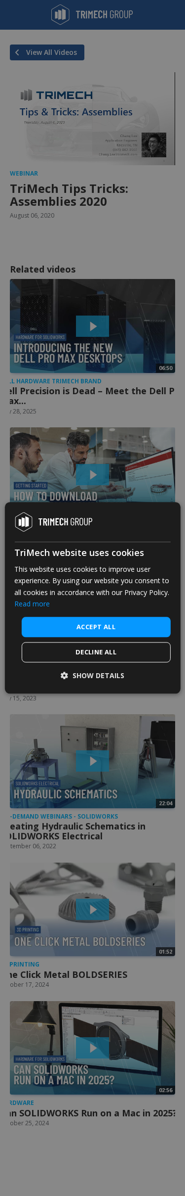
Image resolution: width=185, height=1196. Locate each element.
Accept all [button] (95, 626)
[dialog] (92, 597)
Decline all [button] (95, 652)
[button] (92, 676)
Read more (32, 603)
